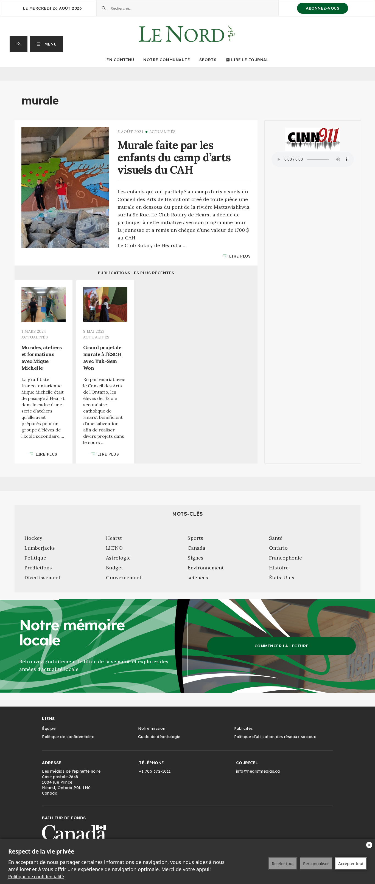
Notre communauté (166, 59)
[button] (46, 44)
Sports (207, 59)
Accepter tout (350, 863)
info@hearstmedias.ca (258, 771)
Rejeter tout (283, 863)
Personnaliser (316, 863)
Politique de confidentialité (36, 877)
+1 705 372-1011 (155, 771)
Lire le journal (249, 59)
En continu (120, 59)
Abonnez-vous (322, 8)
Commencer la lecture (281, 645)
